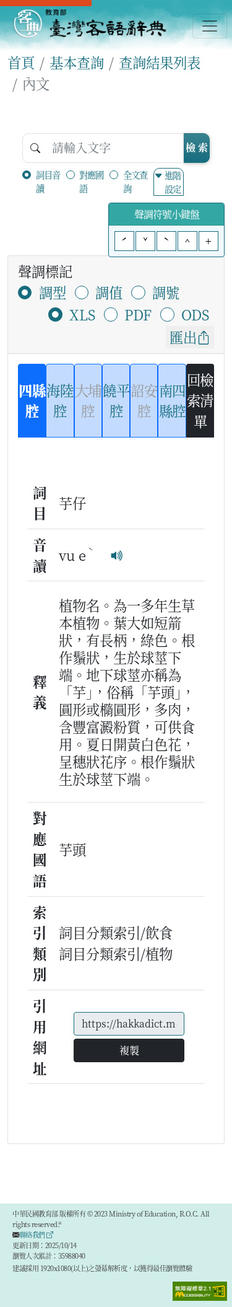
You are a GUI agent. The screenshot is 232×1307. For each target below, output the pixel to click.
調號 (165, 292)
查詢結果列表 (159, 62)
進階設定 (173, 182)
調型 (52, 292)
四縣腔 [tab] (32, 400)
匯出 (183, 336)
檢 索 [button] (197, 147)
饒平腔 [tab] (116, 400)
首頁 (21, 62)
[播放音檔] (117, 555)
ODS (195, 314)
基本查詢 (76, 62)
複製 (129, 1050)
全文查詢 (135, 181)
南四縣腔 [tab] (172, 400)
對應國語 (91, 181)
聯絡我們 (33, 1234)
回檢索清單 (200, 400)
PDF (138, 314)
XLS (82, 314)
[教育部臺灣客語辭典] (89, 23)
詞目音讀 (48, 181)
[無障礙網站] (200, 1289)
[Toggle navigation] (209, 26)
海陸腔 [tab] (59, 400)
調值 (108, 292)
